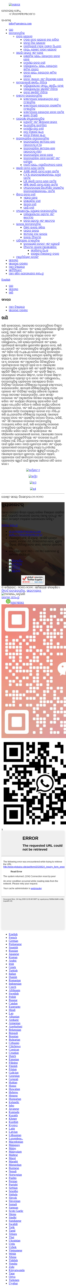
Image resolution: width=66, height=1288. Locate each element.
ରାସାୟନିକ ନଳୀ (32, 201)
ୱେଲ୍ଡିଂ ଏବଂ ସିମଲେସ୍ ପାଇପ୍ (40, 121)
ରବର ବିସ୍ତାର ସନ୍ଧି (34, 135)
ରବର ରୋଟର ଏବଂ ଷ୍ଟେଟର (39, 220)
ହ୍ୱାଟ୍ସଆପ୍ (17, 602)
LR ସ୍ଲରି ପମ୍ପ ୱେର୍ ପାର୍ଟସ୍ (39, 181)
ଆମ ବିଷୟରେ (17, 266)
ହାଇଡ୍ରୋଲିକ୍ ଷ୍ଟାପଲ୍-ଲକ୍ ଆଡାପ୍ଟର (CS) (39, 143)
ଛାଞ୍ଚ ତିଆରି (30, 115)
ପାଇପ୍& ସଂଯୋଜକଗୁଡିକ (30, 118)
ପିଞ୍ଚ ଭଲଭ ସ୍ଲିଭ (34, 227)
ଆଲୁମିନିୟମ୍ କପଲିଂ (27, 257)
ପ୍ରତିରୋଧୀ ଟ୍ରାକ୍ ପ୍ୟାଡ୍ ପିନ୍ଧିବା (42, 46)
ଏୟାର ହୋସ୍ (30, 197)
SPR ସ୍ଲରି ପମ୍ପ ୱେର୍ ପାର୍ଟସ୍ (40, 184)
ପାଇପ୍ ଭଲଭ (31, 230)
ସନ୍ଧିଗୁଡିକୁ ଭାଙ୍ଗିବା (35, 125)
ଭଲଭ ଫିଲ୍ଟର (32, 237)
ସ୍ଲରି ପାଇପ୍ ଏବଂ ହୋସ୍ (29, 52)
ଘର (11, 29)
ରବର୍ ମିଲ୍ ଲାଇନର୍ (34, 42)
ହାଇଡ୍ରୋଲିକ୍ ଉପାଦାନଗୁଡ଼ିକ (32, 138)
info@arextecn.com (20, 23)
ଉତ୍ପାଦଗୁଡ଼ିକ (17, 33)
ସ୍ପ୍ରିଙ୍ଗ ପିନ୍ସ (39, 250)
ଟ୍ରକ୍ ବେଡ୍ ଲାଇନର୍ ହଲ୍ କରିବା (41, 39)
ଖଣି (11, 292)
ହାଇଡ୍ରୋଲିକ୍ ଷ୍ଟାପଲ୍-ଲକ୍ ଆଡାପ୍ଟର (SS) (39, 150)
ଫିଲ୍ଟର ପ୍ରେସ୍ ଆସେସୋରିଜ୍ (39, 247)
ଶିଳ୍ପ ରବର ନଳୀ (25, 194)
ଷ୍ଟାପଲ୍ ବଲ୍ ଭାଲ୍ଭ (35, 233)
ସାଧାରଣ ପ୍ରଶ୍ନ (18, 263)
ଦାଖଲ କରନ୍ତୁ (9, 525)
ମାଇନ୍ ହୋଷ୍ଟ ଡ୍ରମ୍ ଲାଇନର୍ (39, 49)
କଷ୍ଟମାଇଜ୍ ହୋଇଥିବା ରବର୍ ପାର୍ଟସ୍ (43, 112)
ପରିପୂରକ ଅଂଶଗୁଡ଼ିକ (28, 240)
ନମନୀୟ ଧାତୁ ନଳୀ (33, 128)
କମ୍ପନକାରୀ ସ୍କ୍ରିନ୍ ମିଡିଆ (31, 82)
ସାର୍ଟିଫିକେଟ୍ (15, 270)
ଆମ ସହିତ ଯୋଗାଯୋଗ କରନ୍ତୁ (26, 273)
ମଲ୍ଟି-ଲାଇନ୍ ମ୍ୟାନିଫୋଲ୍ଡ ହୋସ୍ (42, 164)
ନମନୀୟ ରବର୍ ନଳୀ (34, 62)
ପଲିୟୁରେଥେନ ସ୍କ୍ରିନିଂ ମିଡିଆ (40, 89)
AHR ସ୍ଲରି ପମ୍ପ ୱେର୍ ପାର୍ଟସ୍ (41, 171)
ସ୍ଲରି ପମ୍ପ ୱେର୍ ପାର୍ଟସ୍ (30, 168)
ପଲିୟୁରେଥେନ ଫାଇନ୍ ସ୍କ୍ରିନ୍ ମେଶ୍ (43, 85)
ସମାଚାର (13, 260)
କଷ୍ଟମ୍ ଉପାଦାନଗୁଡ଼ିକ (29, 95)
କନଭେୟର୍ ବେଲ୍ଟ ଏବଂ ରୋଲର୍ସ (41, 243)
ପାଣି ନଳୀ (28, 207)
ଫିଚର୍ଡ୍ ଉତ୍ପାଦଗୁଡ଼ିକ (13, 590)
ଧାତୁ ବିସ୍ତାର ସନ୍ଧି (33, 131)
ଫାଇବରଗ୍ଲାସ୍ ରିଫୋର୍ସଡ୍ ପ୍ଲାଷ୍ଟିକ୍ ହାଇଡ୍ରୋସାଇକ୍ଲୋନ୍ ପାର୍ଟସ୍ (43, 189)
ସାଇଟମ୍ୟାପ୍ (34, 590)
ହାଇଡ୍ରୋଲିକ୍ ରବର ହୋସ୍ (38, 154)
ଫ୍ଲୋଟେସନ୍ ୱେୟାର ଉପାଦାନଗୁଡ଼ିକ (36, 210)
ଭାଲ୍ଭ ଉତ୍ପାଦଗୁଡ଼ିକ (28, 224)
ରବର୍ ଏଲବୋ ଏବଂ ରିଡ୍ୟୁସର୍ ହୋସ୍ (43, 79)
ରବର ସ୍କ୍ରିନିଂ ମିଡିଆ (35, 92)
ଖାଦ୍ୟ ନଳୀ (29, 204)
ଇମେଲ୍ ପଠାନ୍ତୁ (10, 597)
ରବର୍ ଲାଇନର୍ (24, 36)
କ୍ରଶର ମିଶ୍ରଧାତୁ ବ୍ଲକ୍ (45, 253)
